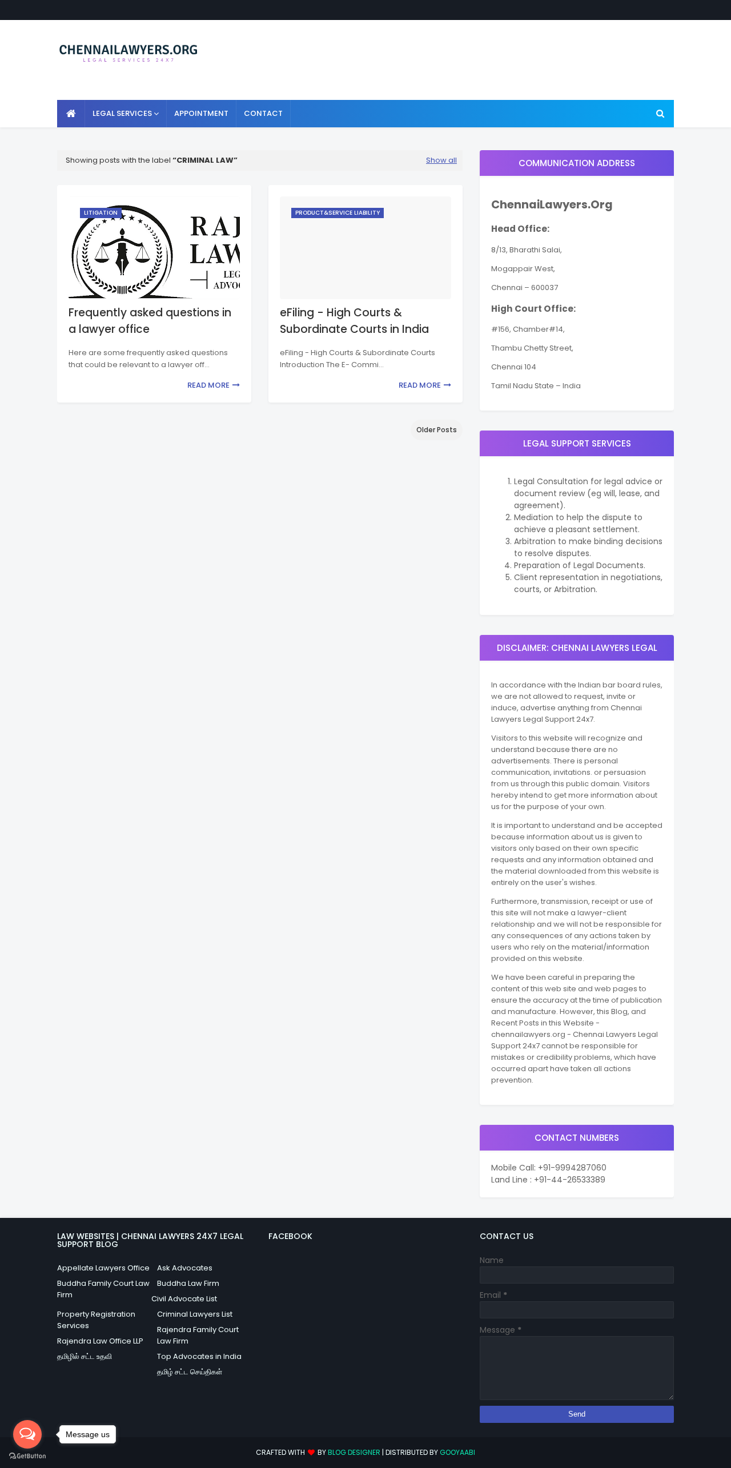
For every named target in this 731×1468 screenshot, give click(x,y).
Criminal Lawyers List (194, 1314)
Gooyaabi (457, 1452)
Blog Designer (354, 1452)
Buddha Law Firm (188, 1283)
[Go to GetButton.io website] (27, 1456)
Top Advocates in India (199, 1356)
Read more (208, 385)
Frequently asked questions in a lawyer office (150, 321)
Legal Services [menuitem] (122, 113)
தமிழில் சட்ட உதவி (84, 1356)
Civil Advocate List (184, 1298)
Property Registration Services (96, 1320)
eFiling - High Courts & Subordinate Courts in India (354, 321)
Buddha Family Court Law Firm (103, 1289)
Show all (441, 160)
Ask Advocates (184, 1267)
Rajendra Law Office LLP (100, 1341)
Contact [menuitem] (263, 113)
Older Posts (436, 430)
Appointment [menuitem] (201, 113)
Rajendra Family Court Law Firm (198, 1335)
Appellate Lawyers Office (103, 1267)
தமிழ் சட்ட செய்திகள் (189, 1371)
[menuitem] (71, 113)
